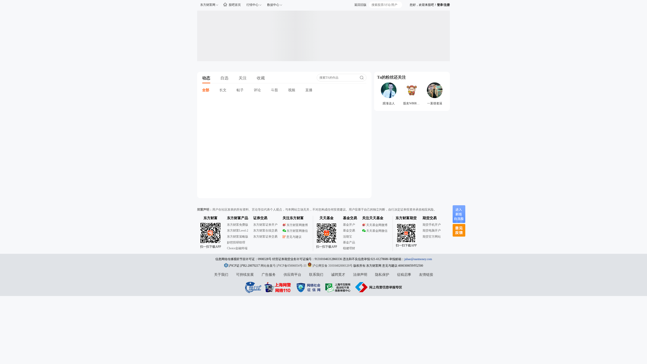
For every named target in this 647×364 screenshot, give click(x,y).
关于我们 (221, 275)
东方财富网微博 (297, 225)
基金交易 (349, 230)
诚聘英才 (338, 275)
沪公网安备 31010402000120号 (332, 265)
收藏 (261, 78)
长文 (222, 90)
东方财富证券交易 (265, 236)
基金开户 (349, 224)
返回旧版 (360, 5)
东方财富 (210, 218)
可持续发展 (245, 275)
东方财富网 (207, 5)
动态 (206, 78)
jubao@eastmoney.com (418, 259)
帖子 (240, 90)
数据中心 (273, 5)
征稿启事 (404, 275)
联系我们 (316, 275)
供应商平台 (292, 275)
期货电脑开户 (432, 230)
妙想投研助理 (236, 242)
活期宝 (347, 236)
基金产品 (349, 242)
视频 (291, 90)
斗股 (274, 90)
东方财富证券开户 (265, 224)
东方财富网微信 (297, 231)
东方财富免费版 (237, 224)
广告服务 (269, 275)
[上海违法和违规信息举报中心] (339, 287)
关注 (243, 78)
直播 (308, 90)
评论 (257, 90)
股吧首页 (235, 5)
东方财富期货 (406, 218)
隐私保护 (382, 275)
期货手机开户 (432, 224)
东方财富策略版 (237, 236)
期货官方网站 (432, 236)
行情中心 (252, 5)
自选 (224, 78)
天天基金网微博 (376, 225)
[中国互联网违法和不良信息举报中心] (378, 287)
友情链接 (426, 275)
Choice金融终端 (237, 248)
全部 (205, 90)
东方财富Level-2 (237, 230)
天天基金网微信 (376, 231)
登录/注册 (443, 5)
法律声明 (360, 275)
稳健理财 (349, 248)
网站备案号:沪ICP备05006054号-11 (284, 265)
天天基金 (326, 218)
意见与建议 (294, 237)
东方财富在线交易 (265, 230)
